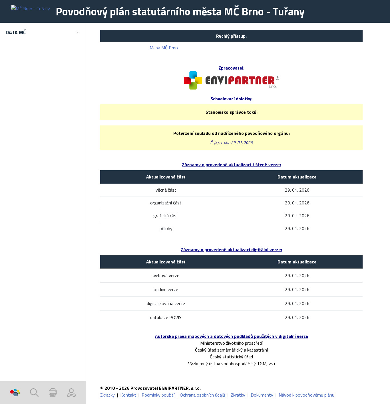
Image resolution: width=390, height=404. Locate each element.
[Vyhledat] (34, 392)
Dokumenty (262, 394)
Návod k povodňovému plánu (306, 394)
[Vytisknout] (53, 392)
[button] (43, 32)
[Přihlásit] (71, 392)
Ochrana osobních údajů (202, 394)
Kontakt (128, 394)
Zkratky (108, 394)
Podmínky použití (158, 394)
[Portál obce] (15, 392)
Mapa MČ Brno (164, 47)
